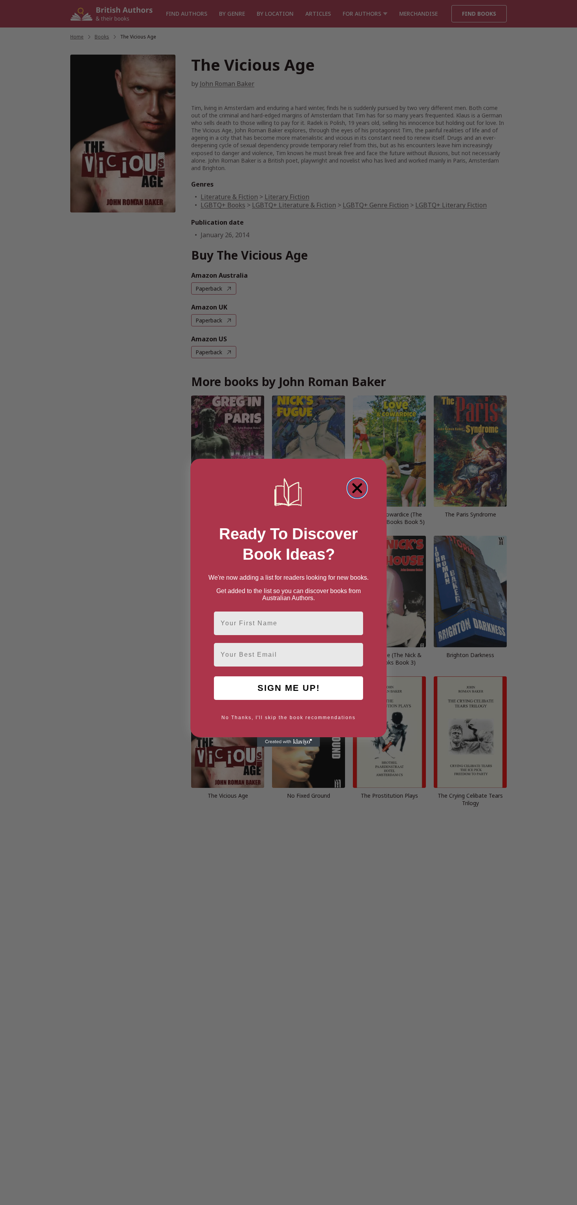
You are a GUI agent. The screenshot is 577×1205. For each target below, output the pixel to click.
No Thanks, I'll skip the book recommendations (288, 717)
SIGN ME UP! (288, 688)
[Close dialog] (357, 488)
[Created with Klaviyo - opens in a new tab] (288, 742)
